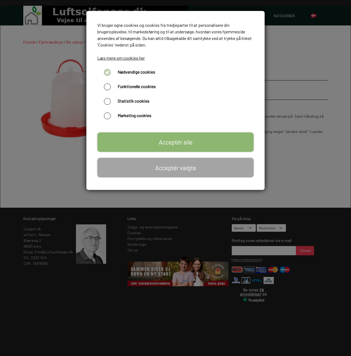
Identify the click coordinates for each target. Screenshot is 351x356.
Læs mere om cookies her (121, 57)
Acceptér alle (176, 142)
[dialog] (175, 178)
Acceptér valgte (175, 167)
